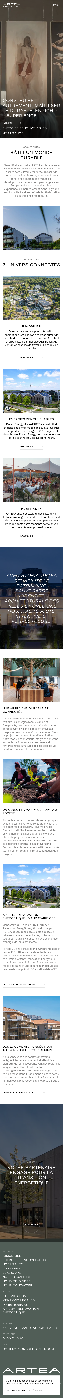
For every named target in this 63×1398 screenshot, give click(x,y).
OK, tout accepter (16, 1390)
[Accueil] (12, 5)
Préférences (35, 1390)
